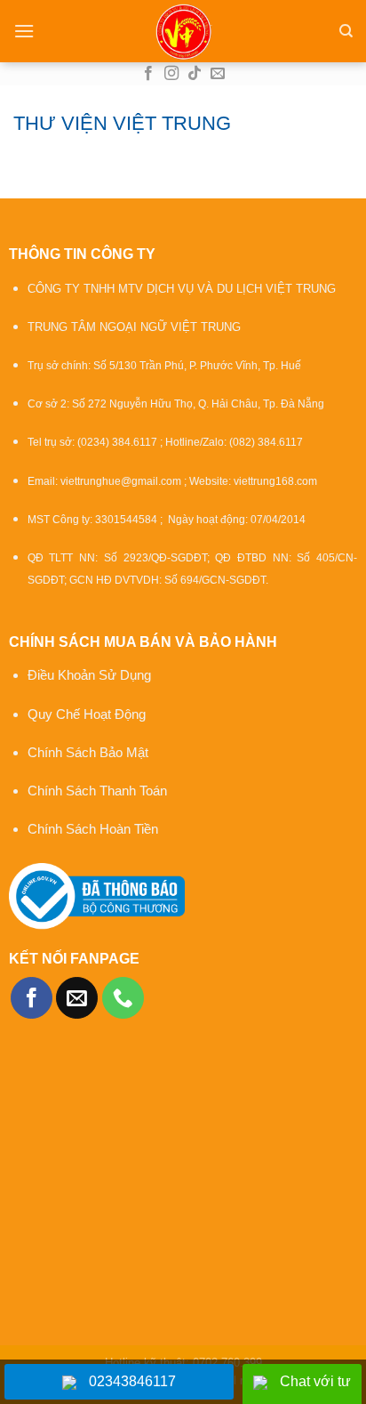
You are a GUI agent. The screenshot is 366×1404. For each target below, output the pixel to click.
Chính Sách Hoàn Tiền (93, 828)
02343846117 (132, 1381)
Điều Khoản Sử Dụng (89, 674)
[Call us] (123, 998)
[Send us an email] (218, 74)
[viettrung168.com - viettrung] (183, 31)
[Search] (346, 31)
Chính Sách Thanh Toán (97, 790)
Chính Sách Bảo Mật (90, 752)
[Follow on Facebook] (148, 74)
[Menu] (24, 30)
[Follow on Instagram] (171, 74)
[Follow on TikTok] (194, 74)
